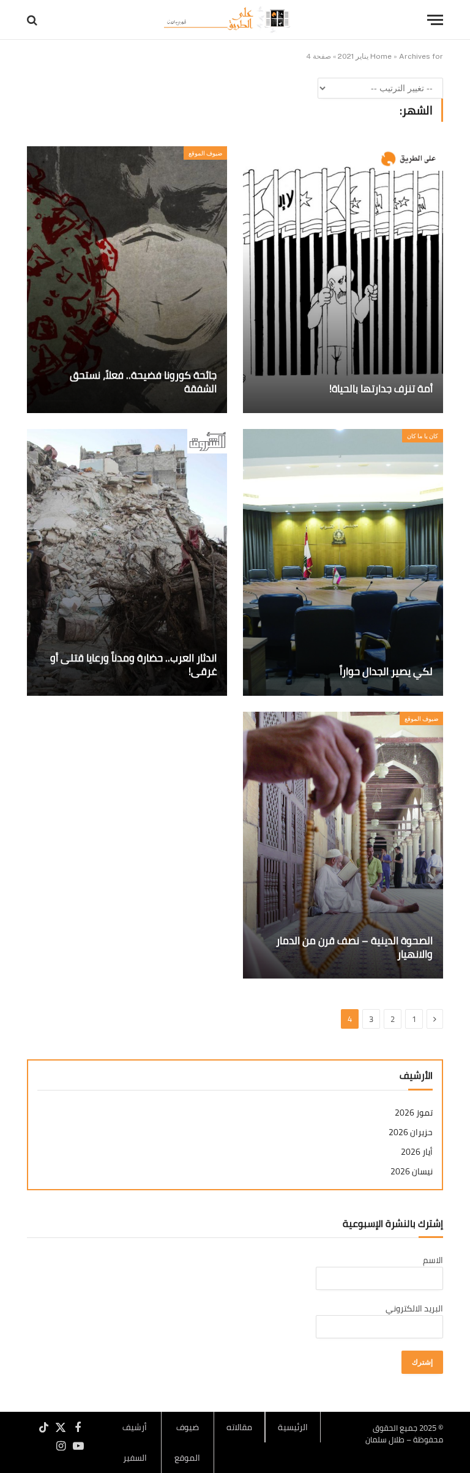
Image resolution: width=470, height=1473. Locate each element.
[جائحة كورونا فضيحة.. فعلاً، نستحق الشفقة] (127, 279)
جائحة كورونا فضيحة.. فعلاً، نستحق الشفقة (143, 382)
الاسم (433, 1260)
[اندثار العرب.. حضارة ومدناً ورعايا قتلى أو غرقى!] (127, 562)
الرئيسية (293, 1427)
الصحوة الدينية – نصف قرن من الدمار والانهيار (354, 947)
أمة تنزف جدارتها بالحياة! (381, 389)
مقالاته (239, 1427)
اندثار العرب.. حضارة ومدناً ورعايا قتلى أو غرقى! (133, 665)
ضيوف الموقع (205, 153)
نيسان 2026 (411, 1171)
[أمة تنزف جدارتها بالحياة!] (343, 279)
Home (381, 56)
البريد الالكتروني (414, 1308)
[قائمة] (435, 20)
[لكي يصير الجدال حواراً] (343, 562)
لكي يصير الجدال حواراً (386, 672)
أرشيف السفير (134, 1442)
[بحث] (33, 20)
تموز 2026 (414, 1112)
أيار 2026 (417, 1152)
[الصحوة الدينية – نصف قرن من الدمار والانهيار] (343, 845)
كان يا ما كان (422, 435)
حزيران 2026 (411, 1132)
